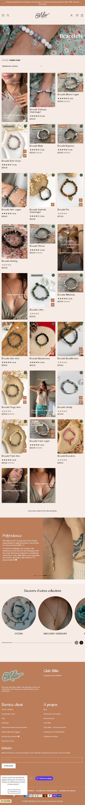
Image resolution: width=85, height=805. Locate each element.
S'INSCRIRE (8, 766)
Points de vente (8, 741)
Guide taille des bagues (11, 732)
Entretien (5, 723)
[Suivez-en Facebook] (6, 695)
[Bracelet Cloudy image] (70, 388)
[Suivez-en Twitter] (3, 695)
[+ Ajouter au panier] (80, 85)
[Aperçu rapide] (52, 104)
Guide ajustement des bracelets (14, 727)
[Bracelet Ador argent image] (14, 190)
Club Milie (47, 723)
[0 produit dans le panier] (82, 15)
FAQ (3, 718)
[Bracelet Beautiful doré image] (70, 339)
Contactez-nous (8, 714)
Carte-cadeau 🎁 (8, 709)
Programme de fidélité (52, 675)
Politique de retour (51, 736)
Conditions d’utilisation (46, 791)
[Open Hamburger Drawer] (3, 15)
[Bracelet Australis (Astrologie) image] (42, 190)
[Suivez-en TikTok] (13, 695)
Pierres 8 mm (15, 60)
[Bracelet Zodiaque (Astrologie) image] (42, 90)
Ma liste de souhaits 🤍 (11, 736)
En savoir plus (14, 791)
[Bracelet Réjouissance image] (42, 339)
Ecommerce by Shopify (53, 801)
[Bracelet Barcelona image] (70, 436)
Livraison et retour (67, 791)
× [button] (26, 774)
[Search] (8, 15)
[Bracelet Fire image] (70, 190)
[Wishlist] (77, 15)
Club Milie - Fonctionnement (55, 727)
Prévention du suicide (52, 714)
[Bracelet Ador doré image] (14, 339)
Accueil (5, 60)
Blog (45, 709)
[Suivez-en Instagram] (10, 695)
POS (38, 801)
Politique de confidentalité (54, 732)
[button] (3, 3)
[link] (19, 616)
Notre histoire (49, 718)
